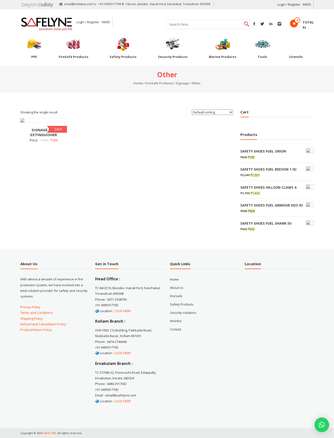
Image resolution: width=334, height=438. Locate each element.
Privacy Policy (30, 307)
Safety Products (182, 304)
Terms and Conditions (36, 312)
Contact (175, 329)
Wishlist (175, 321)
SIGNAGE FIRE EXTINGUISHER (43, 132)
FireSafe (176, 296)
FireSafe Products (159, 83)
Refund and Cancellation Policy (43, 324)
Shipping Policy (31, 318)
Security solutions (183, 312)
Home (138, 83)
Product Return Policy (36, 330)
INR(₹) (307, 4)
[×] (321, 424)
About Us (176, 287)
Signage (182, 83)
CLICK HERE (122, 311)
